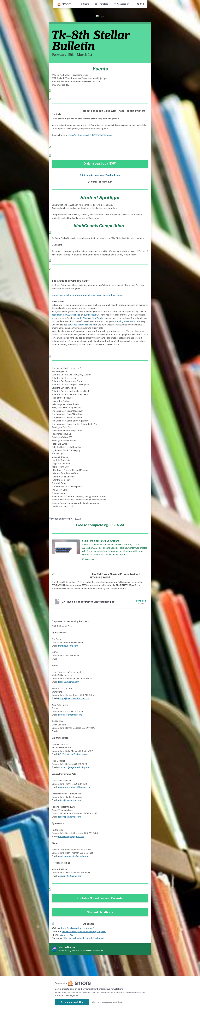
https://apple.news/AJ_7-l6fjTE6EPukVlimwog (90, 135)
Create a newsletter (72, 1002)
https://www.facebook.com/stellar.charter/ (83, 938)
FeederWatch (82, 318)
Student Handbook (100, 912)
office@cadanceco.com (69, 800)
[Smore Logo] (64, 4)
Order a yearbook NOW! (100, 163)
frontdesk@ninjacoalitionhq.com (73, 767)
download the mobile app (80, 324)
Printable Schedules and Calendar (100, 898)
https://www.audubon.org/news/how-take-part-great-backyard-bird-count (87, 295)
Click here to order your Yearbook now (100, 175)
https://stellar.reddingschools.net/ (77, 928)
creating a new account (126, 321)
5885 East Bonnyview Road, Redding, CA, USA (84, 931)
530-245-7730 (66, 935)
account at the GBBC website (66, 314)
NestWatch (97, 318)
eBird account (90, 314)
